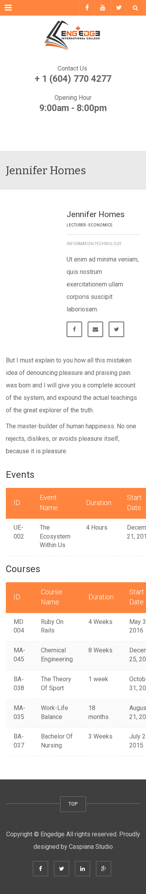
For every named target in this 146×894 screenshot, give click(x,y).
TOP (73, 804)
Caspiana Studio (91, 846)
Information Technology (94, 244)
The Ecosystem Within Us (55, 536)
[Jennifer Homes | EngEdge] (73, 35)
